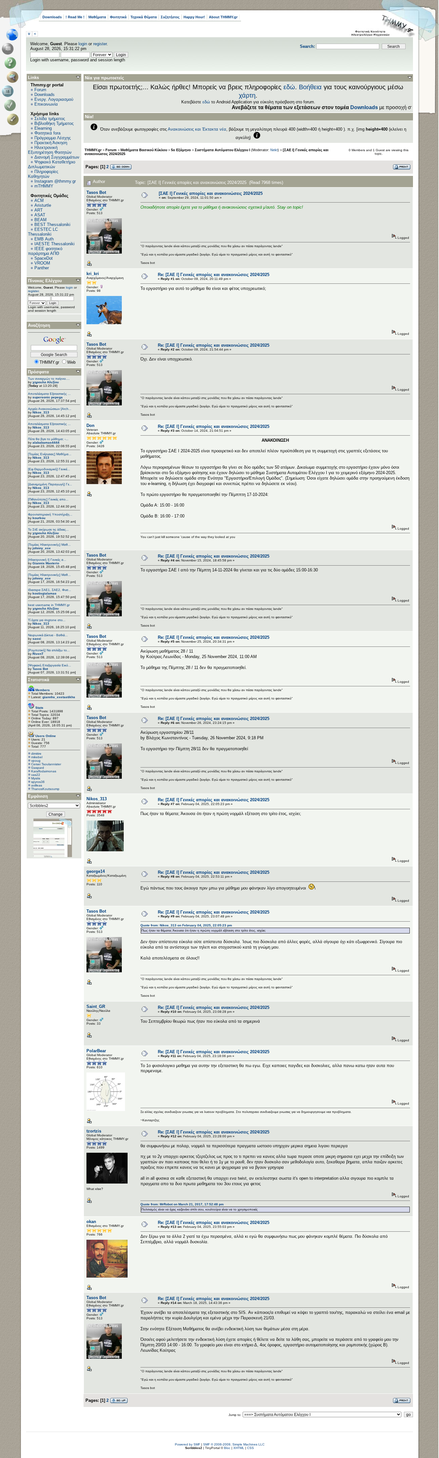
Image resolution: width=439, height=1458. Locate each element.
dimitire (36, 753)
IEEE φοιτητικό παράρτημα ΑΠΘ (45, 251)
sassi (36, 638)
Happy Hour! (194, 17)
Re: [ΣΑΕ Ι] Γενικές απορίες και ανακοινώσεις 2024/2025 (213, 274)
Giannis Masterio (45, 563)
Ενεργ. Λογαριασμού (53, 99)
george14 (95, 871)
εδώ (289, 87)
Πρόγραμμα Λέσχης (52, 137)
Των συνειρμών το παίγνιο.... (49, 378)
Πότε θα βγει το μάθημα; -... (48, 439)
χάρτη (247, 95)
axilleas (36, 785)
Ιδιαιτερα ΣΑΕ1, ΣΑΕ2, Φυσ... (49, 590)
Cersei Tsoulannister (46, 764)
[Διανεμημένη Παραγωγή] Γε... (50, 484)
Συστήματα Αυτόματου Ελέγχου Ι (222, 150)
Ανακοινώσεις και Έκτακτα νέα (197, 129)
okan (91, 1221)
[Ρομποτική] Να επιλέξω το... (49, 650)
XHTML (238, 1448)
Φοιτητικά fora (47, 133)
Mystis (35, 778)
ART (38, 210)
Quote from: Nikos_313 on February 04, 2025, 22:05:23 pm (186, 925)
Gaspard (37, 767)
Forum (40, 89)
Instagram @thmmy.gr (55, 181)
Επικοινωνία (46, 104)
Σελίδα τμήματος (49, 118)
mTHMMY (43, 186)
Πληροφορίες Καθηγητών (43, 174)
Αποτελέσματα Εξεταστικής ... (49, 393)
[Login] (11, 105)
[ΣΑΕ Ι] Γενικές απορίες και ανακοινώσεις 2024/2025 (211, 193)
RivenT (37, 653)
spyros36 (38, 782)
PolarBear (96, 1050)
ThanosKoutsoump (45, 789)
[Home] (14, 34)
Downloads (52, 17)
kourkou (38, 518)
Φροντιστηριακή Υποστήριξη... (50, 514)
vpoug (35, 760)
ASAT (39, 215)
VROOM (42, 263)
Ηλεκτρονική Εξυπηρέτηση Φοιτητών (50, 150)
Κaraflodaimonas (43, 771)
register (100, 43)
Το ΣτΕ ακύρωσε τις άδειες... (48, 529)
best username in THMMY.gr (49, 605)
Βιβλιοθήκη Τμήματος (54, 123)
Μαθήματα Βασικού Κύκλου (144, 150)
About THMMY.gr (223, 17)
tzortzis (93, 1131)
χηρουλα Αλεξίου (45, 382)
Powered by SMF (187, 1444)
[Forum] (9, 49)
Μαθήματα (97, 17)
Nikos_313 (40, 412)
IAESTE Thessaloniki (54, 243)
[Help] (11, 63)
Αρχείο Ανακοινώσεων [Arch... (49, 409)
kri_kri (92, 273)
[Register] (14, 119)
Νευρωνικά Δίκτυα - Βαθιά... (48, 635)
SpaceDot (43, 258)
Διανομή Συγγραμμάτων (56, 157)
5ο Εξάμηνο (181, 150)
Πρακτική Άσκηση (50, 142)
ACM (39, 200)
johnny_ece (41, 548)
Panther (41, 267)
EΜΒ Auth (44, 239)
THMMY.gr (93, 150)
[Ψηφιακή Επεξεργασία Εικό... (49, 665)
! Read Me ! (75, 17)
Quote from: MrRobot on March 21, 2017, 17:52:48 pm (182, 1204)
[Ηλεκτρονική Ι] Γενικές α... (47, 559)
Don (90, 425)
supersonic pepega (47, 397)
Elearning (43, 128)
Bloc (227, 1448)
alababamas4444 (45, 442)
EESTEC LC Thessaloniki (43, 232)
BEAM (40, 219)
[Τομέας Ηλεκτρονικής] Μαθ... (49, 544)
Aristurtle (42, 205)
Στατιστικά (38, 679)
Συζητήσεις (170, 17)
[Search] (14, 77)
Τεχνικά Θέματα (143, 17)
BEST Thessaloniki (52, 224)
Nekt (274, 150)
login (82, 43)
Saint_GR (95, 1006)
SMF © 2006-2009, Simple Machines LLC (233, 1444)
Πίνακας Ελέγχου (45, 280)
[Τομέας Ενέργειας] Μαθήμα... (49, 454)
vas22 (35, 775)
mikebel (36, 757)
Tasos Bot (40, 669)
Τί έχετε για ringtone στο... (47, 620)
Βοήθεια (310, 87)
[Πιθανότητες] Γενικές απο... (48, 499)
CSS (250, 1448)
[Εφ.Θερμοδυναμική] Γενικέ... (49, 469)
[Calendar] (9, 91)
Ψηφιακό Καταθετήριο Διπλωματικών (51, 164)
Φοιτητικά (118, 17)
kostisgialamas (44, 593)
